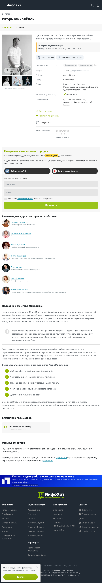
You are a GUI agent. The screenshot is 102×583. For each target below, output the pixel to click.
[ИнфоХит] (14, 5)
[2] (60, 131)
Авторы (5, 518)
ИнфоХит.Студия (35, 522)
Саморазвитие (71, 65)
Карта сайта (58, 530)
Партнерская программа (33, 549)
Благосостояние (86, 65)
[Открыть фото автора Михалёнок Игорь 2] (7, 81)
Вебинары (7, 527)
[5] (68, 131)
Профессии (7, 514)
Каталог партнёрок (36, 555)
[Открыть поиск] (92, 5)
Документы (58, 518)
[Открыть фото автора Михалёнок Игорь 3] (17, 81)
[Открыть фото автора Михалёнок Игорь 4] (27, 81)
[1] (57, 131)
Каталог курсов (9, 509)
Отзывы (20, 27)
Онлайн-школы (9, 522)
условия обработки (25, 198)
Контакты (57, 514)
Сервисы (31, 518)
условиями (47, 460)
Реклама (31, 514)
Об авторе (7, 27)
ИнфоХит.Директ (35, 531)
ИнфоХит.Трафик (35, 527)
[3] (62, 131)
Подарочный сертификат (8, 537)
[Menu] (3, 5)
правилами (61, 457)
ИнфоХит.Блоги (35, 535)
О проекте (58, 509)
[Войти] (97, 5)
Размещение (33, 509)
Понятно (20, 577)
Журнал (6, 531)
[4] (65, 131)
